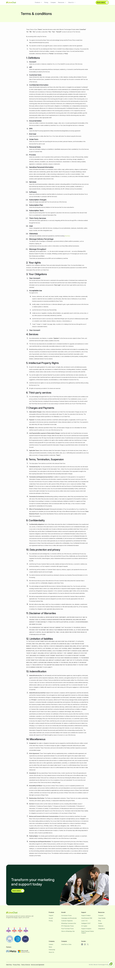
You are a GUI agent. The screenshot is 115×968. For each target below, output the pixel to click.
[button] (38, 2)
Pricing (46, 2)
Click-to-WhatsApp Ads (68, 931)
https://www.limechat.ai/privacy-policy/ (39, 42)
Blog (99, 920)
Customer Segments (67, 920)
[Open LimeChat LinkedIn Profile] (82, 944)
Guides (100, 923)
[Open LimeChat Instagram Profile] (85, 944)
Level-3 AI (84, 920)
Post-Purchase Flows (67, 928)
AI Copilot (84, 926)
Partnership (52, 949)
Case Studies (102, 918)
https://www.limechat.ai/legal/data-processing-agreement (65, 130)
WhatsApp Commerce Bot (68, 923)
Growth (51, 918)
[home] (11, 2)
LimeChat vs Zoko (66, 944)
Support (51, 915)
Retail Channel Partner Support (87, 932)
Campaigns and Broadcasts (69, 918)
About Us (51, 952)
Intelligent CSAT (86, 923)
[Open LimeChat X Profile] (88, 944)
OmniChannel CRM (86, 918)
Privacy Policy (16, 964)
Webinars (100, 926)
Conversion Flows (66, 915)
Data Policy (9, 964)
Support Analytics (86, 928)
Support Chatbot (85, 915)
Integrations (101, 928)
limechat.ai (67, 236)
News (50, 947)
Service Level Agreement (37, 964)
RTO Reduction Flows (67, 926)
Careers (51, 944)
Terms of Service (25, 964)
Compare (53, 2)
